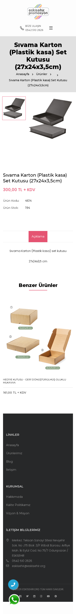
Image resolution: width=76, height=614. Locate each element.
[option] (14, 108)
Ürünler (41, 74)
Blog (9, 461)
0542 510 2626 (22, 561)
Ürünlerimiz (14, 453)
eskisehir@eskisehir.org (28, 566)
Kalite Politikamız (18, 505)
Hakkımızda (14, 497)
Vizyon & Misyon (17, 513)
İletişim (11, 470)
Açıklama (38, 236)
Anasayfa (22, 74)
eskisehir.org (31, 589)
